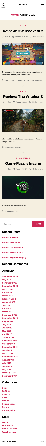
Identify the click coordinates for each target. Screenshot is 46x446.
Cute (23, 80)
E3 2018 (6, 391)
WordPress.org (9, 432)
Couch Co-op (16, 80)
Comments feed (9, 429)
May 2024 (6, 280)
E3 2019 (6, 394)
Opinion (26, 158)
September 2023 (10, 286)
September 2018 (10, 357)
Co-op (7, 80)
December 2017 (9, 376)
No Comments (38, 37)
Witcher (18, 147)
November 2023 (9, 283)
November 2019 (9, 340)
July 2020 (7, 324)
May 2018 (6, 369)
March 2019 (7, 353)
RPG (12, 147)
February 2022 (9, 299)
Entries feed (7, 425)
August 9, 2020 (21, 102)
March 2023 (7, 289)
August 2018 (8, 360)
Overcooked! (31, 80)
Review (23, 26)
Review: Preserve (10, 237)
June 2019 (7, 350)
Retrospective (8, 404)
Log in (5, 422)
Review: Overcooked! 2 (23, 31)
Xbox (16, 211)
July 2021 (6, 305)
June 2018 (7, 366)
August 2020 (8, 321)
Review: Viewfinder (11, 242)
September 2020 (10, 318)
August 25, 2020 (21, 37)
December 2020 (9, 315)
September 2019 (10, 347)
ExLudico (23, 4)
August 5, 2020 (21, 169)
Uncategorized (9, 410)
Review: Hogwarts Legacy (14, 257)
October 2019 (8, 344)
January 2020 (8, 337)
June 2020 (7, 328)
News (4, 397)
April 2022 (7, 292)
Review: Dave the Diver (12, 247)
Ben (8, 37)
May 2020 (7, 331)
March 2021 (7, 312)
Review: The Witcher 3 (23, 96)
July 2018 (6, 363)
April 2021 (7, 308)
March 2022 (7, 296)
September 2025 (10, 276)
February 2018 (9, 373)
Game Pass (9, 211)
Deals (19, 158)
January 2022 (8, 302)
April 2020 (7, 334)
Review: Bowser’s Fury (12, 252)
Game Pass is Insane (23, 163)
